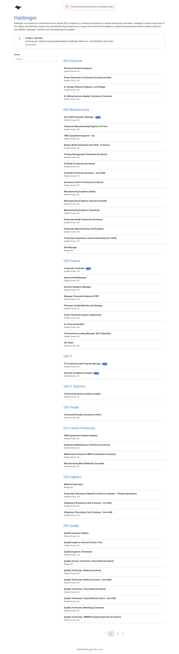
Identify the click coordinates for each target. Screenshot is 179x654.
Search (17, 55)
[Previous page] (105, 634)
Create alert (30, 44)
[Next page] (122, 634)
